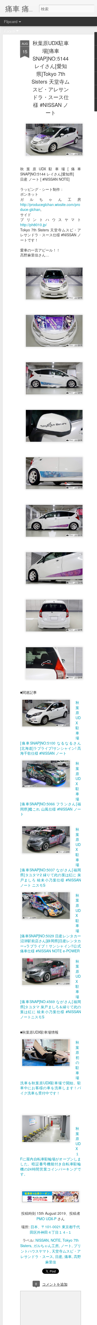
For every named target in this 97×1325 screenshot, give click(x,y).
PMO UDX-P (46, 1218)
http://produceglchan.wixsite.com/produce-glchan (50, 207)
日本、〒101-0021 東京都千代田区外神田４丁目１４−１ (55, 1229)
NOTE (56, 1240)
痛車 (68, 1256)
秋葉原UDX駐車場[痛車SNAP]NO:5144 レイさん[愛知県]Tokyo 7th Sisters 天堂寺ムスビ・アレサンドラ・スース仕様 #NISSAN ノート (51, 77)
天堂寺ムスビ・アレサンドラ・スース (50, 1253)
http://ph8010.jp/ (33, 224)
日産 (58, 1256)
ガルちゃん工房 (46, 1245)
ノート (66, 1245)
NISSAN (42, 1240)
